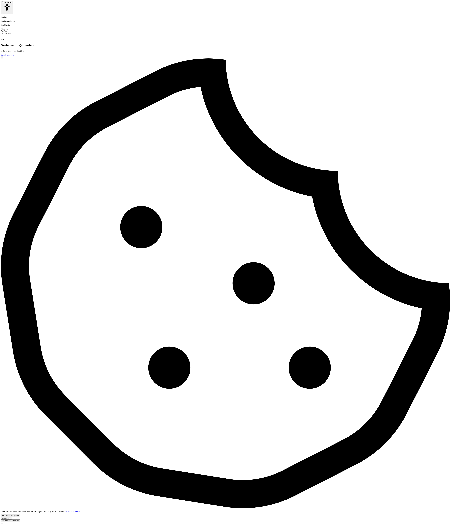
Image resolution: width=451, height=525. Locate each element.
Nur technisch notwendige (10, 521)
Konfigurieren (6, 518)
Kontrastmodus (7, 21)
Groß (3, 31)
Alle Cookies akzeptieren (10, 516)
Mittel (3, 29)
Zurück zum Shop (7, 55)
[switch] (14, 21)
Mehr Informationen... (73, 512)
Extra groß (5, 33)
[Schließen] (2, 523)
